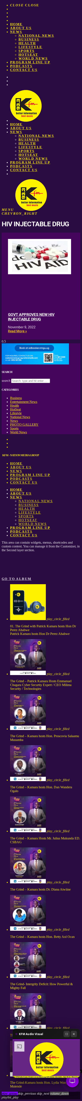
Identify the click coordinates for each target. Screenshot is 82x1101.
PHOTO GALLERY (24, 424)
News (16, 32)
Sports (26, 51)
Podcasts (21, 66)
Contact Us (23, 70)
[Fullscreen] (66, 1034)
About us (21, 28)
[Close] (74, 1034)
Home (16, 24)
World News (33, 58)
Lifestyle (30, 47)
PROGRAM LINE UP (30, 62)
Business (29, 39)
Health (27, 43)
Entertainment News (23, 402)
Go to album (16, 579)
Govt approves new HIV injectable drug (31, 317)
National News (36, 35)
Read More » (17, 331)
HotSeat (28, 54)
